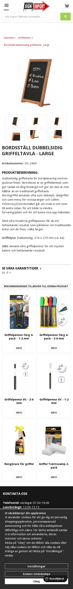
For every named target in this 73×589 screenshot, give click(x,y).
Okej (36, 581)
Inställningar (37, 566)
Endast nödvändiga (36, 574)
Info (19, 348)
